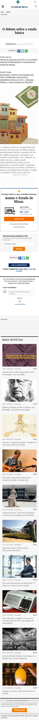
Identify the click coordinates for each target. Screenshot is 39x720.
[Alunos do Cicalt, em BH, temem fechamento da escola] (19, 531)
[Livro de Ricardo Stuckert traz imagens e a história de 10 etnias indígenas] (19, 639)
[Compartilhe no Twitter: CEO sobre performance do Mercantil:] (36, 580)
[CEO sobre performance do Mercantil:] (19, 566)
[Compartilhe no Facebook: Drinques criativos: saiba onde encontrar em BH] (34, 688)
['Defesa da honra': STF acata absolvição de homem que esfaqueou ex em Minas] (19, 496)
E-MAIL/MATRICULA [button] (20, 304)
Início (2, 12)
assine (19, 271)
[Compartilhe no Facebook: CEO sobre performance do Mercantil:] (34, 580)
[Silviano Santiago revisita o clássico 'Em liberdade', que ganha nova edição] (19, 390)
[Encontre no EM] (36, 7)
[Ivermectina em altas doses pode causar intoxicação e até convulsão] (19, 355)
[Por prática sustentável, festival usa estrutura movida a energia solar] (19, 460)
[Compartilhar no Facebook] (18, 51)
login (30, 269)
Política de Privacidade (12, 706)
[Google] (20, 301)
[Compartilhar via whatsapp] (26, 51)
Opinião (8, 12)
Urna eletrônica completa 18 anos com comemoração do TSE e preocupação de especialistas (18, 620)
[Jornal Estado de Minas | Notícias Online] (19, 7)
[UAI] (18, 1)
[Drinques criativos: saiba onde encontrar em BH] (19, 674)
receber (19, 249)
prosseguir (19, 710)
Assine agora (19, 219)
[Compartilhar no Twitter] (22, 51)
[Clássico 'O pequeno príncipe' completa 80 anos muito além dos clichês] (19, 425)
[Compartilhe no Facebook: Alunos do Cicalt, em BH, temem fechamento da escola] (34, 545)
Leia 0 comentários (19, 265)
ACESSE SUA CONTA (19, 227)
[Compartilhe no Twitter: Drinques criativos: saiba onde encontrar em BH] (36, 688)
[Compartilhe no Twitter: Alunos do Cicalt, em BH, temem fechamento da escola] (36, 545)
